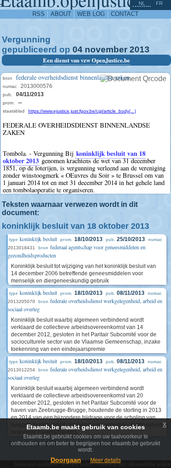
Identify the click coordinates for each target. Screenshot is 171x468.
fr (159, 3)
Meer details (105, 460)
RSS (38, 13)
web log (91, 13)
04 (78, 49)
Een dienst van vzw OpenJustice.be (86, 60)
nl (142, 3)
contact (125, 13)
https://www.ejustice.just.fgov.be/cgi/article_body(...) (82, 110)
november (106, 49)
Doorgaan (66, 459)
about (61, 13)
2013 (140, 49)
